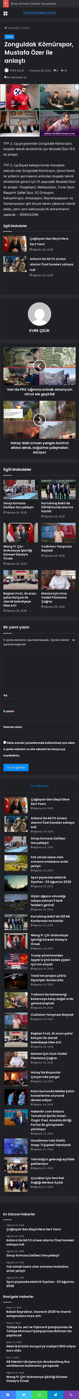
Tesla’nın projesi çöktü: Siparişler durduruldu (49, 978)
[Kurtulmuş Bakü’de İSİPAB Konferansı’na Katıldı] (58, 489)
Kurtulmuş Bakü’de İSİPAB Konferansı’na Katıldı (57, 507)
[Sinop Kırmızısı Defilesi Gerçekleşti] (20, 489)
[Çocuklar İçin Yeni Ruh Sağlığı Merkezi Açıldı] (16, 1184)
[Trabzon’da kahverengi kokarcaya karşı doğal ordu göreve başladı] (16, 1000)
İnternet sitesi (12, 727)
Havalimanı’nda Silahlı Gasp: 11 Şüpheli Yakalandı (51, 1142)
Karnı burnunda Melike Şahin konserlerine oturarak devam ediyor (52, 1095)
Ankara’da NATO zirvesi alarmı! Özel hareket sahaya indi (51, 264)
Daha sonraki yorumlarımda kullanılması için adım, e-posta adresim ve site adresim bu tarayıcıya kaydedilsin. (39, 749)
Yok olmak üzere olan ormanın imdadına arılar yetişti (49, 861)
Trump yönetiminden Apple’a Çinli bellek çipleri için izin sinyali (50, 959)
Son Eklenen (39, 786)
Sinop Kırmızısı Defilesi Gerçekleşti (33, 3)
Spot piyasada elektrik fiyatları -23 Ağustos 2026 (51, 879)
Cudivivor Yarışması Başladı (56, 548)
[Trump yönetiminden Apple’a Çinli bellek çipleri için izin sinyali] (16, 961)
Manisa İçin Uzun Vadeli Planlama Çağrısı (54, 597)
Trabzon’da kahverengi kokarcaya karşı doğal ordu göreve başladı (52, 998)
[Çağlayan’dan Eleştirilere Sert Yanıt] (15, 244)
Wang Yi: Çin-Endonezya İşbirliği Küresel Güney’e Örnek (17, 552)
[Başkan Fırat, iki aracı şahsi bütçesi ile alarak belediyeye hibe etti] (20, 579)
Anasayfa (13, 28)
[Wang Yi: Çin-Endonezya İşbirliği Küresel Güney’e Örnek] (20, 532)
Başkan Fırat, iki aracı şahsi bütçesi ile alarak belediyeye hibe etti (19, 599)
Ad (6, 695)
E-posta (9, 711)
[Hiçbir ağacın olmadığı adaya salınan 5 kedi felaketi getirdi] (16, 902)
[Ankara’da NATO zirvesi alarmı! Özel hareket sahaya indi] (15, 264)
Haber (26, 28)
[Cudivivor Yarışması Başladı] (58, 532)
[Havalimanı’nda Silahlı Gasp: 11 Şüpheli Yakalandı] (16, 1146)
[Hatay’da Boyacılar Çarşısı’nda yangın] (16, 1078)
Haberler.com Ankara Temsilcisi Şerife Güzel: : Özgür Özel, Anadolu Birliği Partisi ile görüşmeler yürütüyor (51, 1120)
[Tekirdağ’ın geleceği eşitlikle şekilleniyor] (16, 1165)
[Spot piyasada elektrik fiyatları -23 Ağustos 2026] (16, 883)
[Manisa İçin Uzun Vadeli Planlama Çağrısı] (58, 579)
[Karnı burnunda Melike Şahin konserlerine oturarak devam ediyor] (16, 1097)
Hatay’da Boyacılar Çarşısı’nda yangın (46, 1074)
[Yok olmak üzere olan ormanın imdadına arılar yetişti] (16, 863)
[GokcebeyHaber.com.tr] (39, 13)
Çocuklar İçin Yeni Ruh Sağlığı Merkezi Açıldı (47, 1180)
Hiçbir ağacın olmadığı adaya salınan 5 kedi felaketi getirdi (48, 900)
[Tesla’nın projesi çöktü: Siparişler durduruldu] (16, 981)
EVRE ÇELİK (17, 70)
